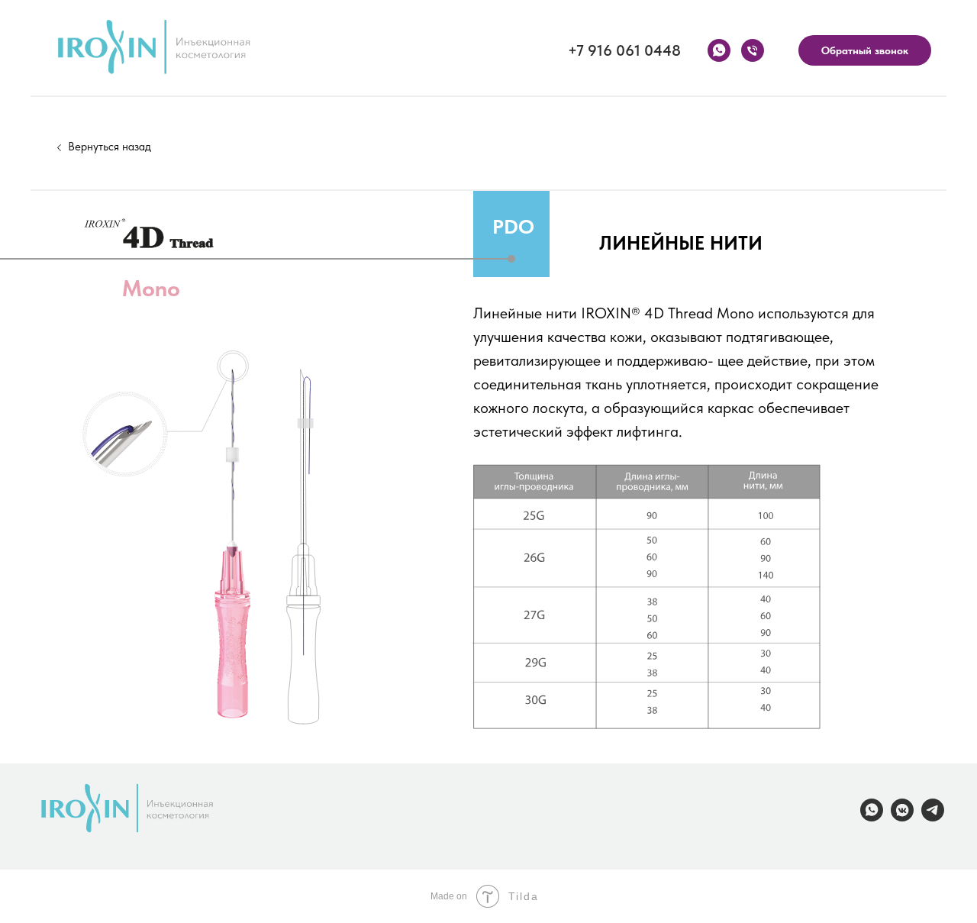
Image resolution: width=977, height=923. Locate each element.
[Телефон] (752, 50)
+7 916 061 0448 (624, 50)
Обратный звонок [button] (864, 50)
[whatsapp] (719, 50)
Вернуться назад (109, 146)
